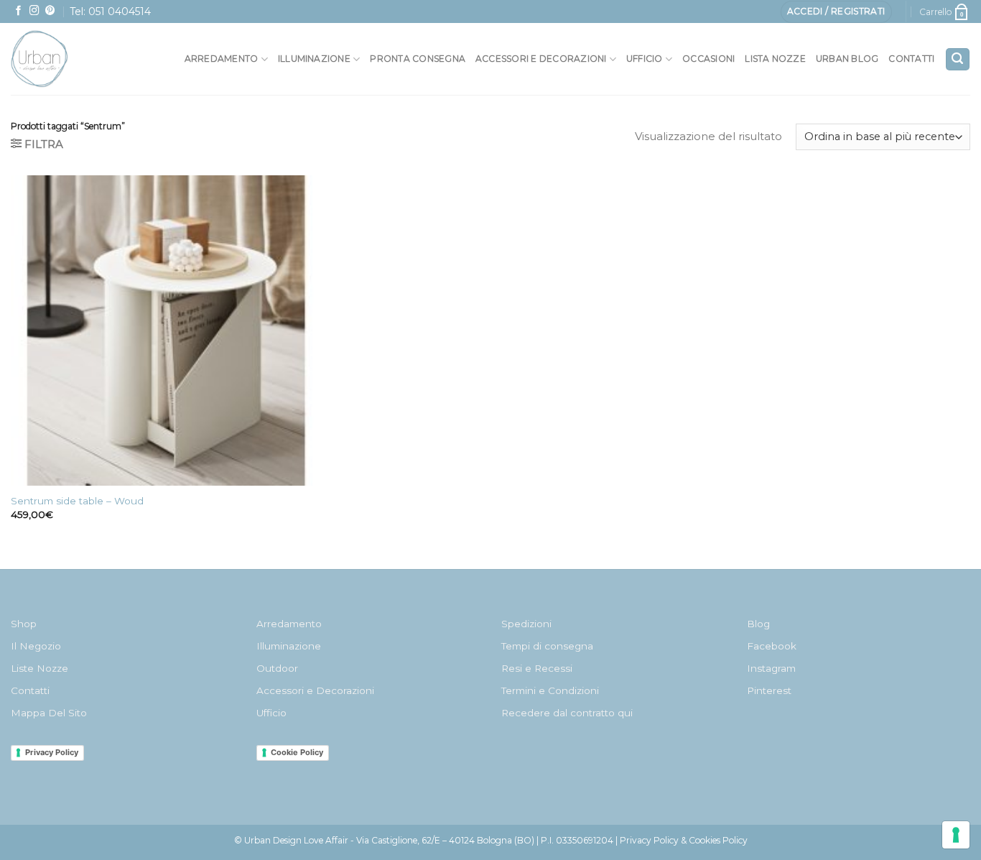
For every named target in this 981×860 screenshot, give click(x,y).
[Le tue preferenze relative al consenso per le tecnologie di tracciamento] (956, 835)
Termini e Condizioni (550, 690)
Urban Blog (847, 58)
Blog (758, 623)
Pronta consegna (417, 58)
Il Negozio (36, 646)
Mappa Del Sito (49, 712)
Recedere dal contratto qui (567, 712)
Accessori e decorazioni (541, 58)
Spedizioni (526, 623)
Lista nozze (775, 58)
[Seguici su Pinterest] (50, 11)
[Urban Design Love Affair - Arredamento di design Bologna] (71, 59)
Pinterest (769, 690)
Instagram (771, 668)
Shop (24, 623)
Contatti (911, 58)
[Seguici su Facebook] (19, 11)
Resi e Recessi (536, 668)
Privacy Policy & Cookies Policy (684, 840)
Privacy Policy (51, 752)
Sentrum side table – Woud (77, 501)
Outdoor (277, 668)
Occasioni (708, 58)
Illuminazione (314, 58)
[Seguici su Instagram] (34, 11)
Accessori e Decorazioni (315, 690)
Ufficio (644, 58)
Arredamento (222, 58)
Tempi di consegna (547, 646)
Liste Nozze (39, 668)
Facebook (771, 646)
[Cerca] (958, 59)
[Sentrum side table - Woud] (166, 330)
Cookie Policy (297, 752)
